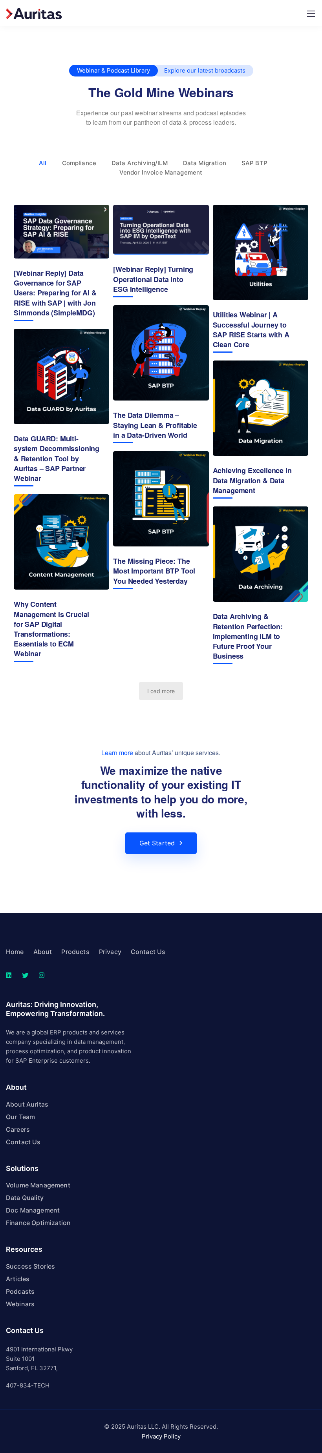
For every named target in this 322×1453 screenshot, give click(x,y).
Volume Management (38, 1185)
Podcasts (20, 1291)
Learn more (117, 752)
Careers (18, 1129)
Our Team (20, 1117)
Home (15, 952)
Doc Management (33, 1210)
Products (75, 952)
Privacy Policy (161, 1436)
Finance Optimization (38, 1223)
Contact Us (148, 952)
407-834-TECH (27, 1385)
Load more (161, 691)
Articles (17, 1279)
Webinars (20, 1304)
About (42, 952)
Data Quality (25, 1198)
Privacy (110, 952)
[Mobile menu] (311, 14)
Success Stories (30, 1266)
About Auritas (27, 1104)
